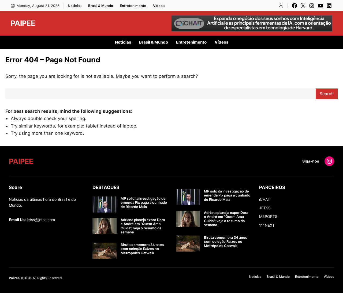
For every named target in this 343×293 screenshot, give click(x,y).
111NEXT (267, 225)
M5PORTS (268, 216)
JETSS (265, 208)
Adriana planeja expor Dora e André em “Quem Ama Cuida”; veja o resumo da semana (143, 226)
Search (327, 93)
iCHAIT (265, 199)
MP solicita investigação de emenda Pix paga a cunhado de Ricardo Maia (144, 202)
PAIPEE (23, 23)
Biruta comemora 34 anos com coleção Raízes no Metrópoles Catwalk (142, 249)
